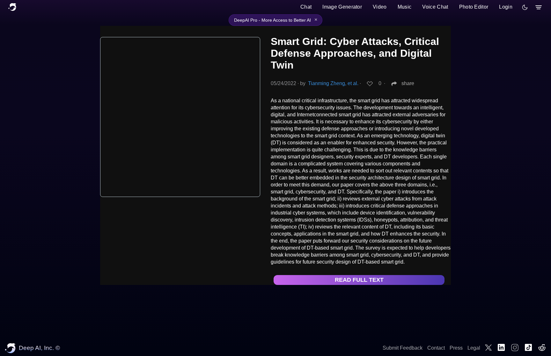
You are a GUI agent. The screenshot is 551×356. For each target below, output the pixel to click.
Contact (436, 348)
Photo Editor (474, 7)
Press (456, 348)
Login (505, 7)
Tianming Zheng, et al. (333, 83)
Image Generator (342, 7)
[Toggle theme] (525, 7)
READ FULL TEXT (359, 280)
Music (405, 7)
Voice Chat (435, 7)
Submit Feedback (402, 348)
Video (380, 7)
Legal (473, 348)
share (407, 83)
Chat (306, 7)
